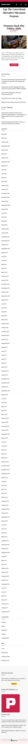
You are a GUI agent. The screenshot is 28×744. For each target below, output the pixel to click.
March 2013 (4, 536)
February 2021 (5, 185)
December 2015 (5, 426)
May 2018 (3, 312)
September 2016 (5, 390)
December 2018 (5, 284)
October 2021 (4, 158)
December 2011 (5, 576)
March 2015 (4, 458)
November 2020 (5, 197)
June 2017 (4, 355)
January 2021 (4, 189)
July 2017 (3, 351)
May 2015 (3, 450)
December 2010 (5, 611)
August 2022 (4, 150)
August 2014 (4, 477)
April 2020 (4, 221)
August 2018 (4, 300)
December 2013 (5, 509)
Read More (14, 64)
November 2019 (5, 240)
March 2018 (4, 319)
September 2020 (5, 205)
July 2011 (3, 588)
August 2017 (4, 347)
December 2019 (5, 237)
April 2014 (4, 493)
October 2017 (4, 339)
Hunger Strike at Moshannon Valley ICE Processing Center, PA (11, 93)
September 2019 (5, 248)
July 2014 (3, 481)
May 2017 (3, 359)
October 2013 (4, 513)
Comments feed (5, 656)
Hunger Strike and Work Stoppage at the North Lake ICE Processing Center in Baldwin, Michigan (13, 87)
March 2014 (4, 497)
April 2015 (4, 454)
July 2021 (3, 169)
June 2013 (4, 529)
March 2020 (4, 225)
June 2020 (4, 213)
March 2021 (4, 181)
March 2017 (4, 367)
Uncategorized (5, 638)
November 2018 (5, 288)
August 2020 (4, 209)
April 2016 (4, 410)
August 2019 (4, 252)
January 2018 (4, 327)
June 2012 (4, 556)
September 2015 (5, 434)
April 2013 (4, 533)
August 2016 (4, 394)
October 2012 (4, 548)
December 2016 (5, 379)
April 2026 (4, 138)
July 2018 (3, 304)
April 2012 (4, 564)
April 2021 (4, 177)
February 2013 (5, 540)
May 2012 (3, 560)
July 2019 (3, 256)
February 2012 (5, 568)
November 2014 (5, 469)
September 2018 (5, 296)
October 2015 (4, 430)
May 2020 (3, 217)
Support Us (4, 630)
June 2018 (4, 308)
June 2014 (4, 485)
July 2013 (3, 525)
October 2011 (4, 580)
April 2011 (4, 596)
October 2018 (4, 292)
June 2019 (4, 260)
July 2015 (3, 442)
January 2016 (4, 422)
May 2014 (3, 489)
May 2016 (3, 406)
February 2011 (5, 604)
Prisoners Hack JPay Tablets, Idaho (14, 27)
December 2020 (5, 193)
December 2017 (5, 331)
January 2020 (4, 233)
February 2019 (5, 276)
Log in (3, 648)
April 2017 (4, 363)
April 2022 (4, 154)
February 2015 (5, 461)
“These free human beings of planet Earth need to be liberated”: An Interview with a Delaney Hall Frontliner (13, 81)
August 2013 (4, 521)
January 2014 (4, 505)
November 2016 (5, 383)
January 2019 (4, 280)
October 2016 (4, 387)
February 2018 (5, 323)
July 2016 (3, 398)
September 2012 (5, 552)
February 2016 (5, 418)
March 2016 (4, 414)
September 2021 (5, 162)
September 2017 (5, 343)
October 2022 (4, 142)
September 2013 (5, 517)
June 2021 (4, 173)
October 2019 (4, 244)
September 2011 (5, 584)
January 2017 (4, 375)
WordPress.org (5, 660)
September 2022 (5, 146)
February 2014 (5, 501)
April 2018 (4, 315)
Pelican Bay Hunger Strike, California (10, 123)
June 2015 (4, 446)
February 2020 (5, 229)
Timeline (3, 634)
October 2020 (4, 201)
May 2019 (3, 264)
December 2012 (5, 544)
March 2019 (4, 272)
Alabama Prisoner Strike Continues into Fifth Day (13, 102)
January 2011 (4, 608)
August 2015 (4, 438)
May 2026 (3, 134)
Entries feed (4, 652)
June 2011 (4, 592)
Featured (3, 622)
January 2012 (4, 572)
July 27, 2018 (13, 31)
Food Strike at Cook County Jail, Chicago (11, 98)
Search (3, 626)
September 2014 (5, 473)
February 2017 (5, 371)
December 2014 (5, 465)
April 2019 (4, 268)
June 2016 (4, 402)
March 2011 (4, 600)
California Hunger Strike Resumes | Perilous (12, 122)
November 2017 (5, 335)
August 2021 (4, 165)
